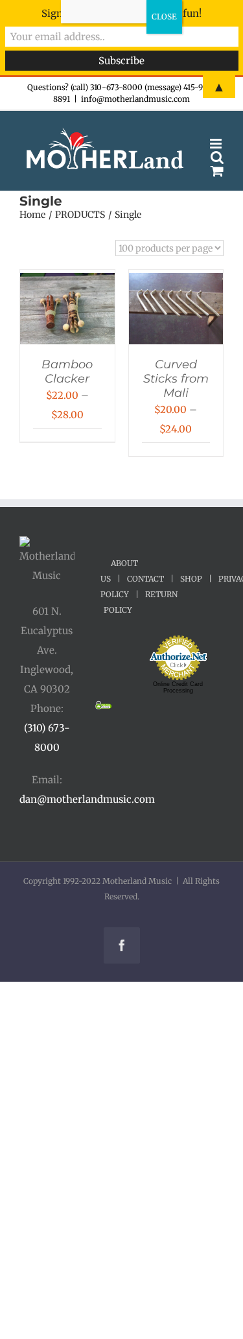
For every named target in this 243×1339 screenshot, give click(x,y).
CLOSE (164, 16)
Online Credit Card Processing (178, 687)
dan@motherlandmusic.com (87, 799)
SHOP (191, 579)
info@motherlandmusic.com (135, 99)
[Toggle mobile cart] (217, 171)
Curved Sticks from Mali (176, 378)
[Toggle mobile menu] (217, 143)
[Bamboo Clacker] (67, 282)
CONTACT (145, 579)
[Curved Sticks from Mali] (176, 282)
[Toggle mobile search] (217, 157)
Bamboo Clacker (67, 371)
